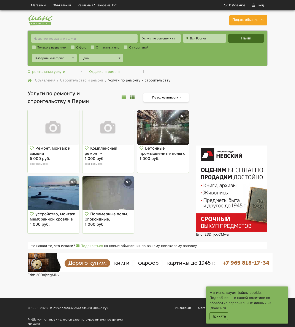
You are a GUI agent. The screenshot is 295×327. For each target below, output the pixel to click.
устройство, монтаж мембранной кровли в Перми (52, 219)
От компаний (138, 47)
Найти (246, 38)
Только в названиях (52, 47)
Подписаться (91, 246)
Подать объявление (248, 20)
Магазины (38, 5)
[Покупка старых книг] (150, 262)
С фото (81, 47)
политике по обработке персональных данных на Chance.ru (240, 303)
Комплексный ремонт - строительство (101, 153)
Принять (219, 316)
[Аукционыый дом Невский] (231, 188)
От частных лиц (107, 47)
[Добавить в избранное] (32, 148)
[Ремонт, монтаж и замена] (53, 127)
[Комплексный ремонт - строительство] (108, 127)
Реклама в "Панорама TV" (97, 5)
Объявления (62, 5)
